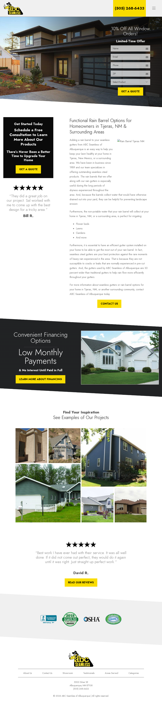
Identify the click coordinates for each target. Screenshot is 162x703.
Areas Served (111, 673)
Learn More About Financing (40, 379)
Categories (133, 673)
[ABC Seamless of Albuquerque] (13, 8)
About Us (27, 673)
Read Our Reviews (81, 582)
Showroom (68, 673)
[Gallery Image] (31, 445)
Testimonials (89, 673)
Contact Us (109, 304)
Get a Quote (28, 169)
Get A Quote (130, 91)
